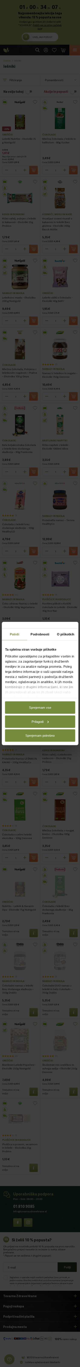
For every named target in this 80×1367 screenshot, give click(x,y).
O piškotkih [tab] (65, 634)
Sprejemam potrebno (40, 735)
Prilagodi (38, 721)
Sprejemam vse (40, 707)
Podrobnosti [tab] (40, 634)
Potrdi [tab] (14, 634)
